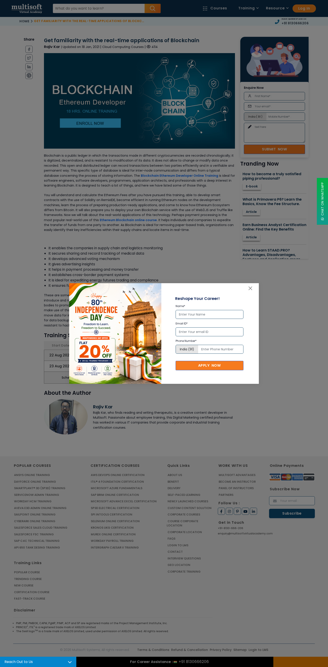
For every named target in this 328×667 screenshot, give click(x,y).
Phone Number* (186, 341)
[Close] (250, 288)
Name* (180, 306)
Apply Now (209, 365)
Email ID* (182, 323)
